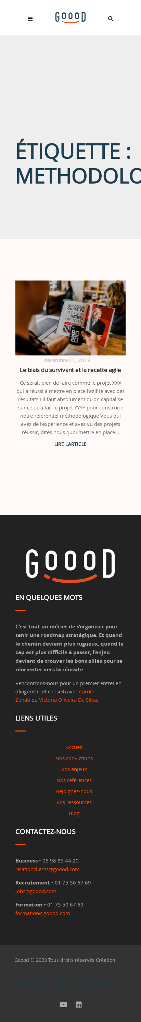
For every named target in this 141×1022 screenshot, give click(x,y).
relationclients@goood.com (47, 869)
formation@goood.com (42, 913)
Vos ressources (74, 802)
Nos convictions (74, 758)
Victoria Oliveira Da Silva (68, 699)
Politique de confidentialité (80, 981)
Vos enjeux (74, 769)
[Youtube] (63, 1004)
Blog (74, 813)
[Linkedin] (79, 1004)
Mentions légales (25, 981)
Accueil (74, 747)
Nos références (74, 780)
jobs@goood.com (35, 891)
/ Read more (70, 444)
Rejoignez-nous (74, 791)
